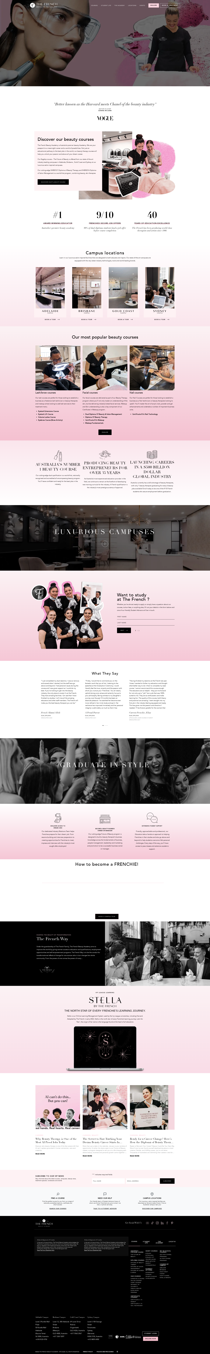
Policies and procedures (105, 1352)
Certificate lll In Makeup (94, 420)
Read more (40, 1154)
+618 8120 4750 (41, 1339)
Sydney (88, 162)
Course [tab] (134, 1242)
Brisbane (69, 162)
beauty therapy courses (85, 151)
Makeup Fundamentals (94, 423)
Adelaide (62, 162)
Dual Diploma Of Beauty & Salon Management (103, 414)
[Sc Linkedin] (162, 1223)
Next (122, 630)
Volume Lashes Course (47, 417)
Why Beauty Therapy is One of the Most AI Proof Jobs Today (56, 1140)
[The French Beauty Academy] (43, 7)
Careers (39, 1135)
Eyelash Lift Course (45, 414)
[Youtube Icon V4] (147, 1223)
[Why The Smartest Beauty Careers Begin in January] (105, 1129)
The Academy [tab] (159, 1242)
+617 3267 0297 (58, 1336)
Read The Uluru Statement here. (45, 1250)
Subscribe (167, 1181)
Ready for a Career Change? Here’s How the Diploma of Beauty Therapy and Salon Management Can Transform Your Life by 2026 (152, 1144)
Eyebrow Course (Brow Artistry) (50, 420)
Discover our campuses (152, 1209)
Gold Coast (78, 162)
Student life (106, 5)
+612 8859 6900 (93, 1339)
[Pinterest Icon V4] (172, 1223)
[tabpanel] (152, 1279)
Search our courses (57, 1209)
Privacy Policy (88, 1352)
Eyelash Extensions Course (48, 411)
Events (142, 5)
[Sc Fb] (167, 1223)
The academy (119, 5)
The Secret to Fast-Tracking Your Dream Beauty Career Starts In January (102, 1142)
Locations (132, 5)
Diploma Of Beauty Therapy (96, 417)
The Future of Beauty (60, 159)
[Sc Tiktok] (152, 1223)
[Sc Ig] (157, 1223)
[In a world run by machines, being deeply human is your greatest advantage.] (57, 1129)
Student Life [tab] (146, 1242)
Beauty (95, 1135)
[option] (105, 43)
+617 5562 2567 (76, 1333)
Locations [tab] (173, 1242)
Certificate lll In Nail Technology (145, 414)
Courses (94, 5)
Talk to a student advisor (105, 1209)
